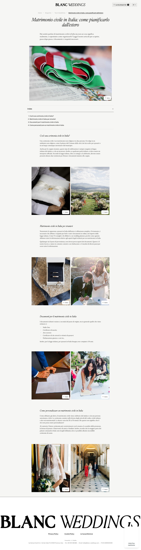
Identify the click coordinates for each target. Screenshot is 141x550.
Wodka (74, 540)
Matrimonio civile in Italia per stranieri (43, 119)
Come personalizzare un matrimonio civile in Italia (47, 125)
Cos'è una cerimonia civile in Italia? (42, 116)
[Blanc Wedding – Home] (70, 4)
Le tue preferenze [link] (86, 534)
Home (40, 13)
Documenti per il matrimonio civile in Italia (44, 122)
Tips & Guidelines (60, 13)
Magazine (48, 13)
